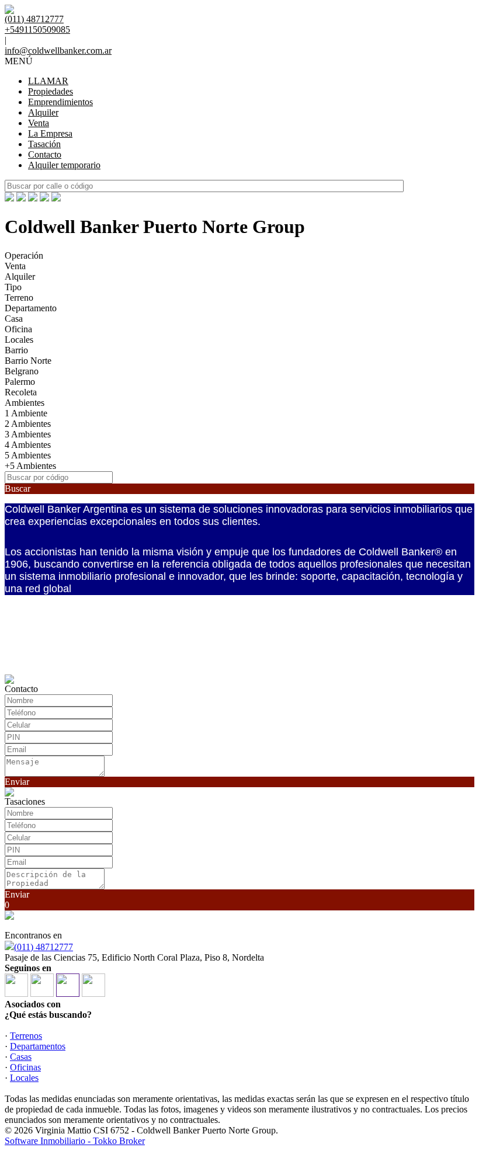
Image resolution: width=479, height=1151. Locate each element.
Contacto (44, 154)
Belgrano (22, 371)
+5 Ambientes (30, 466)
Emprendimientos (60, 102)
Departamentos (37, 1046)
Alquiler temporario (64, 165)
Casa (14, 319)
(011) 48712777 (43, 947)
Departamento (31, 308)
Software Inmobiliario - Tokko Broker (75, 1141)
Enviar (17, 782)
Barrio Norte (28, 361)
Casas (21, 1057)
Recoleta (21, 392)
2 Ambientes (28, 424)
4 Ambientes (28, 445)
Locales (19, 340)
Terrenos (26, 1036)
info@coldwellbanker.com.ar (58, 50)
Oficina (18, 329)
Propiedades (50, 91)
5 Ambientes (28, 455)
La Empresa (50, 133)
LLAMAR (48, 81)
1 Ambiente (26, 413)
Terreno (19, 297)
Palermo (20, 382)
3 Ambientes (28, 434)
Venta (38, 123)
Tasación (44, 144)
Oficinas (25, 1067)
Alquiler (43, 112)
